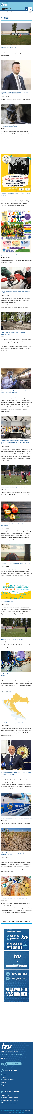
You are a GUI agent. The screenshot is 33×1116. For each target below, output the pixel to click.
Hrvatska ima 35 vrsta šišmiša (9, 126)
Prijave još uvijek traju (7, 601)
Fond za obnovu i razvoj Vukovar (10, 1100)
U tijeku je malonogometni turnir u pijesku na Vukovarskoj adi (13, 333)
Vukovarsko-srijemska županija (10, 1098)
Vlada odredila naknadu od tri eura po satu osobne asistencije (14, 674)
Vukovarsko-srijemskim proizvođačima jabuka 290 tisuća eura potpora (16, 524)
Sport (2, 336)
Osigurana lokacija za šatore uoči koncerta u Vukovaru (15, 563)
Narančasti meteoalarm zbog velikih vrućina (12, 723)
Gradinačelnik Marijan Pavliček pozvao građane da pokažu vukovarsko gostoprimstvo (14, 92)
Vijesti (2, 96)
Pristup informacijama (8, 1080)
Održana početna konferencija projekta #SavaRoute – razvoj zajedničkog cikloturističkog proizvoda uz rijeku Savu (15, 442)
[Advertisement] (16, 147)
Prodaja (24, 1)
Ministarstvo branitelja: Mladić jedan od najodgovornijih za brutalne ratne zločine (16, 773)
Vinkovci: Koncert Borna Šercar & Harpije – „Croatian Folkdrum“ (15, 194)
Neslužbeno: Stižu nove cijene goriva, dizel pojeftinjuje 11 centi (15, 291)
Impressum (5, 1085)
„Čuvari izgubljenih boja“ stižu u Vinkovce (12, 255)
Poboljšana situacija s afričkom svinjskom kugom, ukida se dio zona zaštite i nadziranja (16, 391)
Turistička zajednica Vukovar (9, 1103)
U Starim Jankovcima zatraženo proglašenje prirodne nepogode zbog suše (15, 853)
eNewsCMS (27, 1110)
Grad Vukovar (5, 1095)
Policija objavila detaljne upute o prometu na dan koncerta (16, 818)
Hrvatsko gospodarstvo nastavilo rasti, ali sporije (14, 898)
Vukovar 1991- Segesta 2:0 (8, 47)
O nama (4, 1074)
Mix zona (2, 128)
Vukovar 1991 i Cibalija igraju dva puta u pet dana (14, 487)
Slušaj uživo (14, 1064)
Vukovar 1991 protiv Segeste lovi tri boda (12, 639)
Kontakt (20, 1)
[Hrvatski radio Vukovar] (4, 4)
